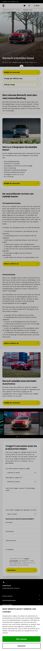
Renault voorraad (7, 596)
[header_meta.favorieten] (24, 6)
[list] (21, 585)
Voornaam (9, 522)
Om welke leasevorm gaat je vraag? (18, 468)
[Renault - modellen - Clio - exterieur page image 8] (21, 365)
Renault (18, 10)
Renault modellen (7, 604)
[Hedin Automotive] (10, 1)
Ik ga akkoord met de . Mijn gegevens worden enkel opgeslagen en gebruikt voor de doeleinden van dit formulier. (22, 562)
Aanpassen (22, 646)
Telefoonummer (11, 540)
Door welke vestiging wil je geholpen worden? (21, 510)
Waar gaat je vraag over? (14, 477)
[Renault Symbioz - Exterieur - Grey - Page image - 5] (21, 131)
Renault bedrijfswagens (9, 600)
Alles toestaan (21, 639)
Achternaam (10, 531)
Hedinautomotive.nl (8, 10)
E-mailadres (10, 549)
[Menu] (35, 6)
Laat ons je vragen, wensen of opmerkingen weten (20, 489)
